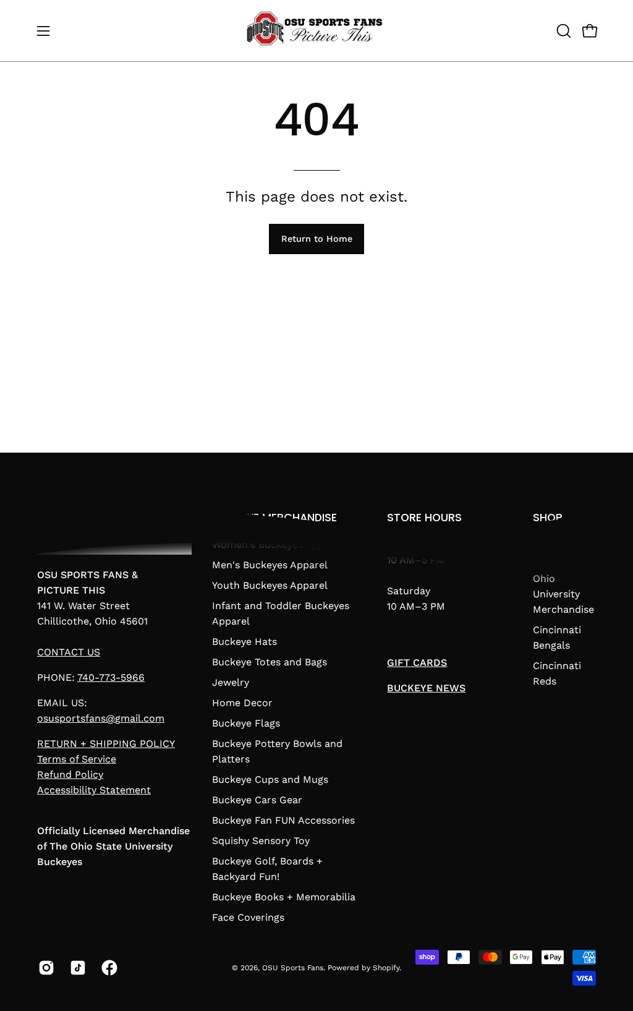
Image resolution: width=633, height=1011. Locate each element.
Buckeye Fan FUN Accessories (283, 820)
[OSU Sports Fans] (316, 30)
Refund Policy (70, 774)
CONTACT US (68, 652)
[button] (562, 31)
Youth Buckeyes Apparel (270, 585)
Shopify (386, 967)
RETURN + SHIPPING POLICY (106, 743)
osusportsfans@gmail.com (100, 718)
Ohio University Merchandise (563, 594)
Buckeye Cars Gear (257, 800)
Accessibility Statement (94, 790)
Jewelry (230, 682)
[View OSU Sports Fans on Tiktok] (76, 967)
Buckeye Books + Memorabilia (283, 897)
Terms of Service (76, 759)
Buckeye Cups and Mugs (270, 779)
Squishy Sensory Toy (261, 841)
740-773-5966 (111, 677)
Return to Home (316, 239)
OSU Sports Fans (292, 967)
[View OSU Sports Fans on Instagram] (45, 967)
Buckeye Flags (246, 723)
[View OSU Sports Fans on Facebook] (108, 967)
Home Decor (242, 703)
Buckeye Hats (244, 641)
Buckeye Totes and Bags (269, 662)
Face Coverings (248, 917)
